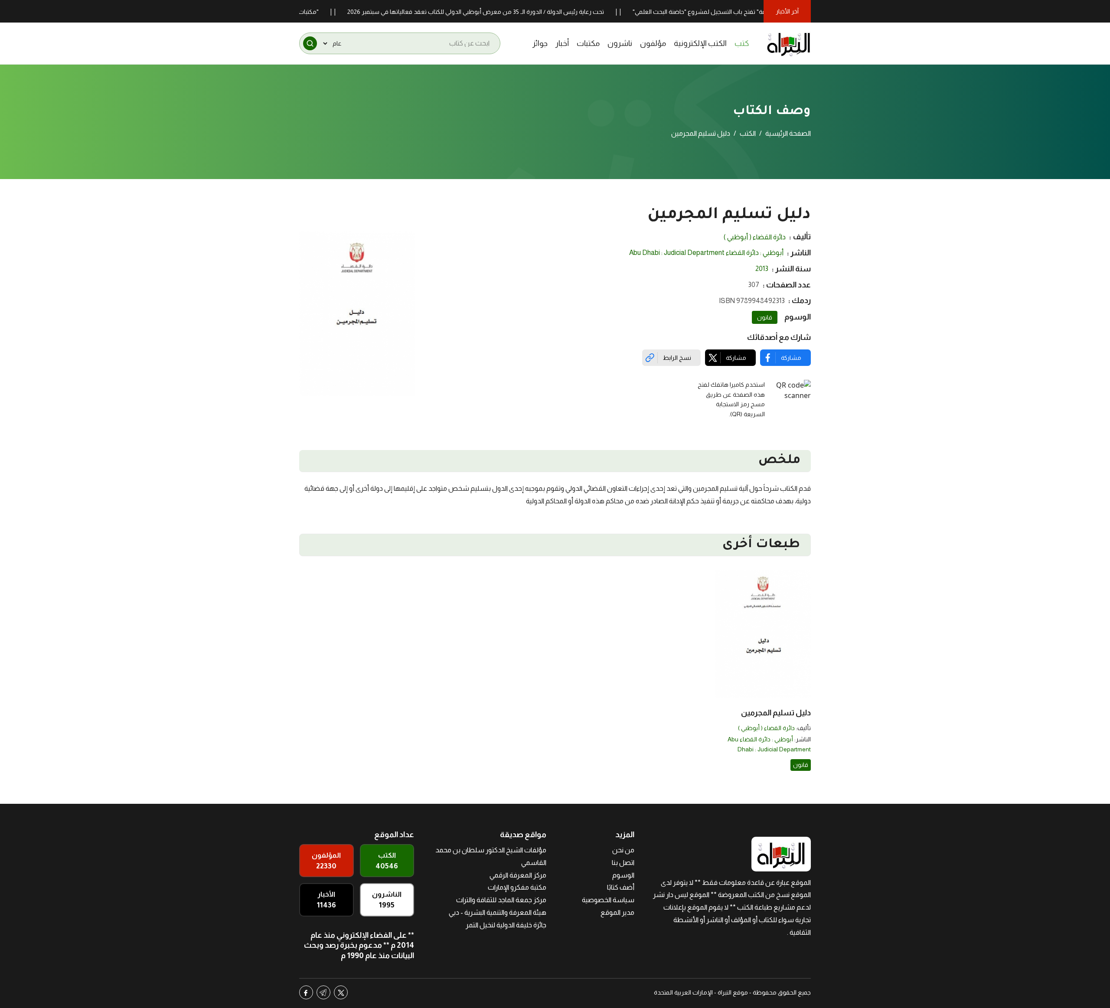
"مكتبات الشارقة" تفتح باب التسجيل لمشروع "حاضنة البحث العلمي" (744, 11)
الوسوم (623, 875)
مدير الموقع (617, 912)
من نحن (623, 850)
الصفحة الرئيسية (788, 133)
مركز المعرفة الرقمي (518, 875)
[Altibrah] (789, 43)
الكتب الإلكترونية (700, 43)
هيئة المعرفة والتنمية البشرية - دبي (497, 912)
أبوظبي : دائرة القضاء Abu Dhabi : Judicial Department (706, 252)
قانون (764, 317)
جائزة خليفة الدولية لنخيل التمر (506, 925)
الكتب (748, 133)
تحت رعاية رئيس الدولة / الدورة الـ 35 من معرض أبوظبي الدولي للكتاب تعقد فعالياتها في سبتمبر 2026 (503, 11)
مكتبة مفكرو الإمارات (517, 887)
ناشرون (619, 43)
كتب (742, 43)
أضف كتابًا (620, 887)
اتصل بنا (623, 862)
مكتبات (588, 43)
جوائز (540, 43)
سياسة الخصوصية (608, 900)
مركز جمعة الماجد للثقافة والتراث (501, 900)
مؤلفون (653, 43)
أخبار (562, 43)
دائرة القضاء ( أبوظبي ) (755, 237)
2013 (761, 268)
